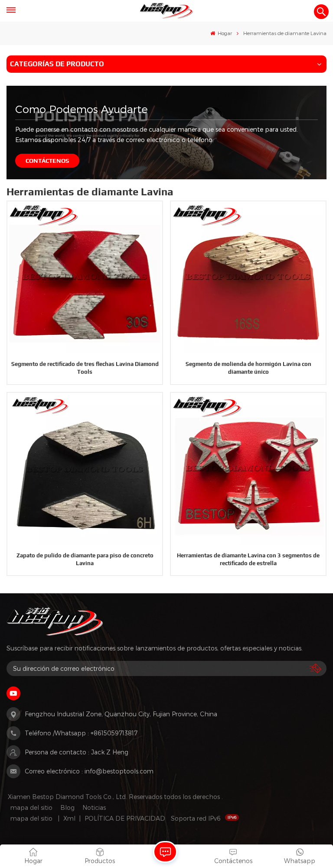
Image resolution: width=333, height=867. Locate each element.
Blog (67, 807)
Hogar (224, 33)
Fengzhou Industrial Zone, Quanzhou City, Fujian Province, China (121, 714)
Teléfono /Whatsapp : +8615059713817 (81, 733)
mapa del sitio (31, 807)
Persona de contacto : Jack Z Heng (76, 752)
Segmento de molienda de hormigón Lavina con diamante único (248, 368)
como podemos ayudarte (81, 109)
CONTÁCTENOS (47, 160)
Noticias (94, 807)
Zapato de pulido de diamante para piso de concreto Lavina (84, 559)
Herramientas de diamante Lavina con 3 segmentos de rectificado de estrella (248, 559)
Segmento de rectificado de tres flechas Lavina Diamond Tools (85, 368)
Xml (69, 818)
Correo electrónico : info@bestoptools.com (89, 771)
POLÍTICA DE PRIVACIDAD (125, 818)
